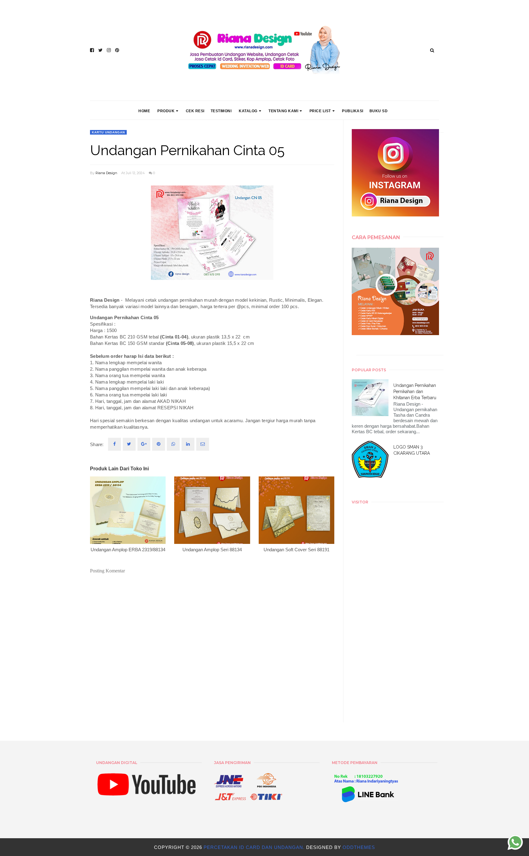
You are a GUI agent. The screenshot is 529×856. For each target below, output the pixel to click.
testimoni (221, 111)
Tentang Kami (283, 111)
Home (144, 111)
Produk (165, 111)
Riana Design (106, 173)
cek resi (195, 111)
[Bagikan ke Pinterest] (202, 444)
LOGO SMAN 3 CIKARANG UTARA (411, 450)
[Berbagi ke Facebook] (114, 444)
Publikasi (352, 111)
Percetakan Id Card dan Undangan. (255, 847)
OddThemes (359, 847)
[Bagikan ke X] (129, 444)
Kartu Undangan (108, 132)
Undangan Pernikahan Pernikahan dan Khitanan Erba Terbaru (414, 391)
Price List (320, 111)
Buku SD (379, 111)
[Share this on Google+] (143, 444)
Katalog (248, 111)
